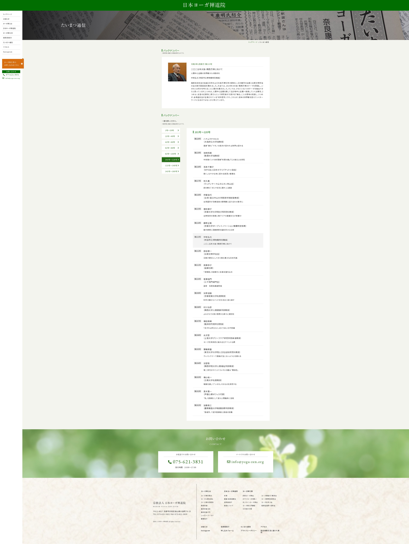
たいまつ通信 (8, 42)
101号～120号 (171, 159)
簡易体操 (204, 505)
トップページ (7, 14)
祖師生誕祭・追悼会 (268, 505)
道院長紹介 (228, 502)
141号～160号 (171, 171)
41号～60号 (170, 142)
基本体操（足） (206, 509)
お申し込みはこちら (11, 63)
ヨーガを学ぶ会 (266, 502)
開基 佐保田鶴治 (230, 499)
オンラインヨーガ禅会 (250, 502)
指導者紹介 (7, 38)
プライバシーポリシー (249, 530)
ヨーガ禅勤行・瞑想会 (269, 496)
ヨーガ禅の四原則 (207, 502)
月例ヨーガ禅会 (248, 496)
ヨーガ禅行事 (8, 33)
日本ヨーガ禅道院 (9, 28)
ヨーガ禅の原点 (206, 496)
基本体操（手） (206, 512)
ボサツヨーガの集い (250, 499)
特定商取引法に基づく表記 (270, 531)
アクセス (6, 47)
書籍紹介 (204, 519)
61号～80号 (170, 148)
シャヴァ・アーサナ (207, 515)
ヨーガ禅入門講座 (249, 505)
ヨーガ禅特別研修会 (268, 499)
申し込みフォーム (227, 530)
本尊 (225, 496)
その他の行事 (247, 509)
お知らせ (6, 19)
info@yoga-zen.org (248, 461)
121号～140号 (171, 165)
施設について (228, 505)
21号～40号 (170, 136)
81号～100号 (170, 153)
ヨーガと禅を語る (207, 499)
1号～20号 (169, 130)
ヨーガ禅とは (7, 24)
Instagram (7, 52)
